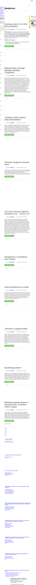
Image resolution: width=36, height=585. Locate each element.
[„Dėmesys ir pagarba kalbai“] (17, 314)
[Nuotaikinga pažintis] (17, 356)
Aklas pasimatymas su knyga (16, 287)
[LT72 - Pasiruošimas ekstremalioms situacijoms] (2, 37)
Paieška (32, 0)
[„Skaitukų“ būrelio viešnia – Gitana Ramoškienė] (17, 106)
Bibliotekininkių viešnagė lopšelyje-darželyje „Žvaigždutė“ (14, 70)
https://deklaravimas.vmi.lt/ (12, 37)
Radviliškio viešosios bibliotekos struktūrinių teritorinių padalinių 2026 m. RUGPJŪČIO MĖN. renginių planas (16, 554)
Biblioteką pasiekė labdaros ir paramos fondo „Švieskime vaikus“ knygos (16, 404)
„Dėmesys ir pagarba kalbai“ (16, 329)
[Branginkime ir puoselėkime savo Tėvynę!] (17, 246)
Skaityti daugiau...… (9, 46)
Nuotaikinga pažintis (12, 368)
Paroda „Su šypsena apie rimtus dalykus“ (11, 470)
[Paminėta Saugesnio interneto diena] (17, 148)
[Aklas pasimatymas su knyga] (17, 275)
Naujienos (12, 29)
